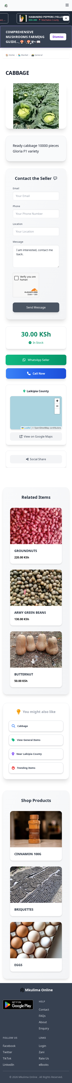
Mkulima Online (28, 1077)
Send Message (36, 307)
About (43, 1022)
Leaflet (27, 427)
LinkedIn (8, 1065)
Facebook (9, 1046)
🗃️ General (36, 55)
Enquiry (44, 1028)
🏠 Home (10, 55)
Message (18, 241)
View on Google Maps (38, 436)
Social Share (38, 459)
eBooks (44, 1065)
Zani (41, 1052)
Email (16, 188)
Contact (44, 1009)
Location (18, 224)
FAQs (42, 1016)
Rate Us (44, 1058)
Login (42, 1046)
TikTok (7, 1058)
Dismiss (58, 37)
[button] (57, 401)
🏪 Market (23, 55)
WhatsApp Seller (38, 360)
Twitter (7, 1052)
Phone (16, 206)
